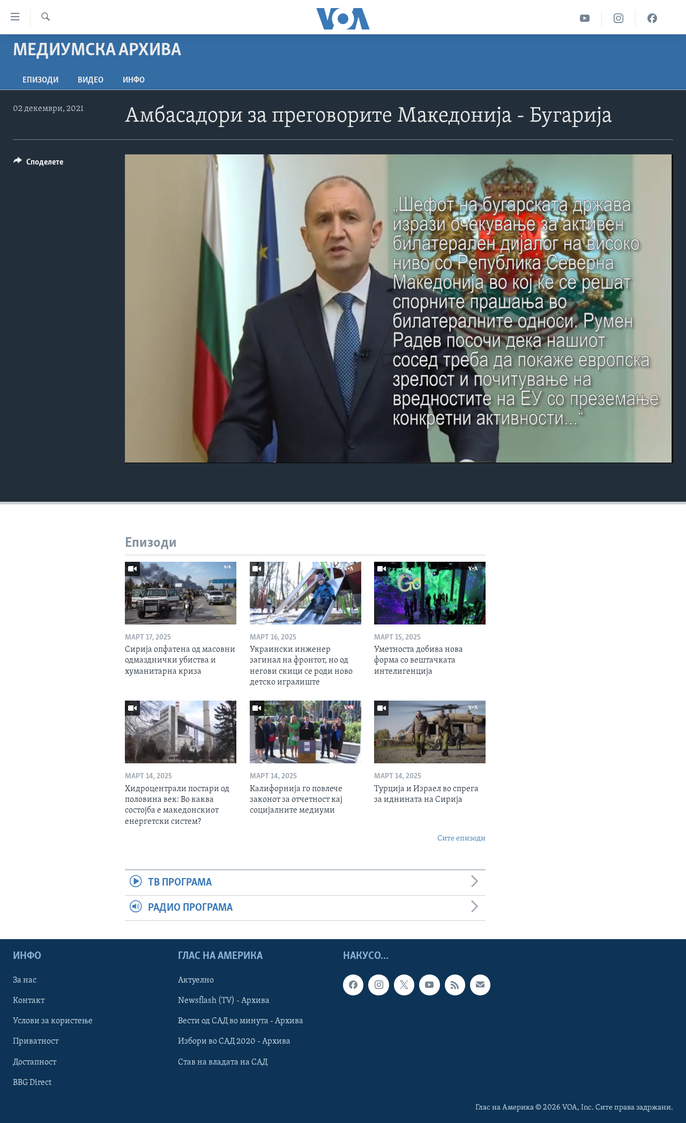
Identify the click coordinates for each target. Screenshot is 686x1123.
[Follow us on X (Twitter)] (404, 985)
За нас (24, 981)
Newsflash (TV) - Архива (224, 1001)
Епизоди (40, 80)
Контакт (28, 1001)
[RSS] (455, 985)
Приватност (35, 1042)
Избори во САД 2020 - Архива (234, 1042)
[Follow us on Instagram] (378, 985)
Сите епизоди (461, 839)
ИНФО (134, 80)
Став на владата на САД (222, 1062)
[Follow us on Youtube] (429, 985)
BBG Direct (32, 1083)
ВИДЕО (90, 80)
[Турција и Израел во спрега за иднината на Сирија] (430, 732)
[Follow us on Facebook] (353, 985)
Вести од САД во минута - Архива (240, 1021)
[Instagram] (619, 18)
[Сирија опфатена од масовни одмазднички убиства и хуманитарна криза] (180, 593)
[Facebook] (652, 18)
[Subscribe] (480, 985)
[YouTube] (585, 18)
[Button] (38, 164)
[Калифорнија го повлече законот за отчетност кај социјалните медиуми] (305, 732)
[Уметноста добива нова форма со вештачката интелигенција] (430, 593)
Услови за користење (53, 1021)
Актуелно (196, 981)
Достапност (34, 1062)
